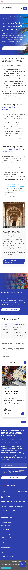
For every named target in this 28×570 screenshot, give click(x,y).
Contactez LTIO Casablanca (14, 48)
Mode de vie (8, 413)
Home (3, 16)
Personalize (16, 567)
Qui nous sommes (5, 525)
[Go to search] (21, 8)
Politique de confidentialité (7, 556)
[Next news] (25, 422)
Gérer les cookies (5, 547)
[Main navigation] (25, 8)
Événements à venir (6, 537)
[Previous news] (22, 422)
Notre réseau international (13, 16)
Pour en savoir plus (11, 309)
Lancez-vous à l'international (8, 510)
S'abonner (14, 477)
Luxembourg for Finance (11, 186)
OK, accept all (7, 567)
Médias (3, 542)
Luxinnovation (18, 184)
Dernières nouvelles (6, 534)
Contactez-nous (5, 539)
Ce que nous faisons (6, 522)
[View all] (25, 362)
